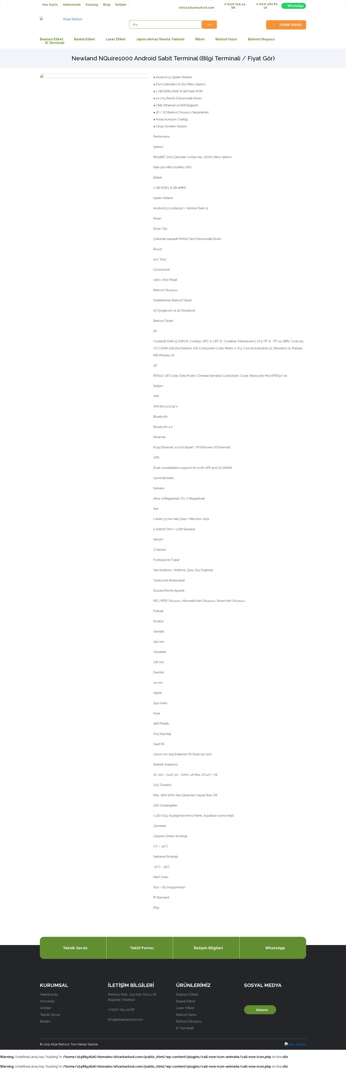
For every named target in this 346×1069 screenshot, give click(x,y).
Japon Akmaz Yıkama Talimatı (160, 39)
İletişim (120, 4)
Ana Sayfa (50, 4)
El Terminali (54, 43)
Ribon (200, 39)
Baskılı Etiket (84, 39)
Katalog (92, 4)
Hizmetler (47, 1001)
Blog (106, 4)
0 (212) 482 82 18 (266, 5)
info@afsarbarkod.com (196, 7)
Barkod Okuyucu (261, 39)
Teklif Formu (142, 948)
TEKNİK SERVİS (290, 25)
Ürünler (45, 1008)
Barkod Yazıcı (226, 39)
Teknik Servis (75, 948)
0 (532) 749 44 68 (234, 5)
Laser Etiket (116, 39)
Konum (262, 1010)
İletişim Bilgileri (208, 948)
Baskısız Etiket (187, 994)
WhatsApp (296, 6)
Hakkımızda (72, 4)
